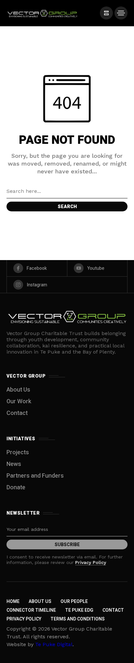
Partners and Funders (35, 475)
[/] (106, 12)
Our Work (19, 401)
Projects (18, 452)
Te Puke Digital (54, 644)
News (14, 464)
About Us (18, 389)
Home (13, 601)
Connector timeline (31, 610)
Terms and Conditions (77, 619)
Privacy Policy (90, 562)
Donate (16, 487)
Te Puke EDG (79, 610)
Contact (17, 413)
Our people (74, 601)
